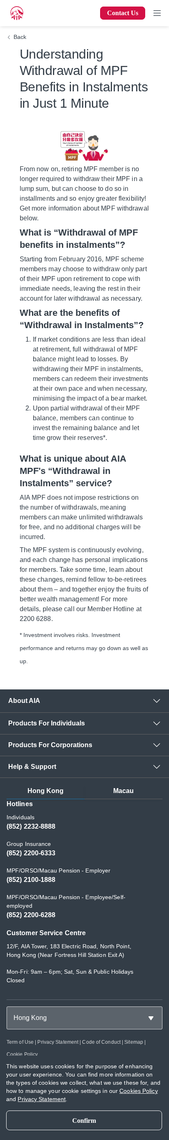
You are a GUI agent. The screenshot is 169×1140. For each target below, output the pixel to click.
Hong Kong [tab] (45, 790)
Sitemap (133, 1042)
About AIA (24, 700)
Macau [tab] (123, 790)
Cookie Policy (22, 1054)
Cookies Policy (138, 1091)
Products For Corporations (50, 744)
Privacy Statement (57, 1042)
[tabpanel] (84, 896)
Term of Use (20, 1042)
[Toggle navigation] (157, 13)
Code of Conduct (101, 1042)
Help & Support (32, 766)
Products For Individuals (46, 723)
